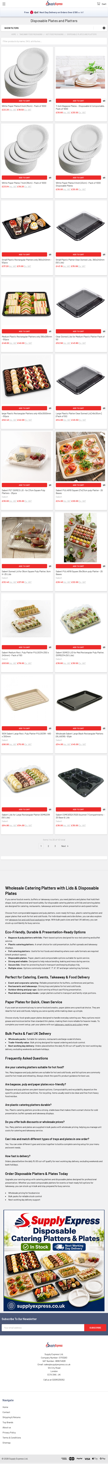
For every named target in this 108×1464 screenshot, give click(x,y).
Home (5, 1407)
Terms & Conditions (12, 1437)
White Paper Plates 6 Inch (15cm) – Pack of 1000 (24, 106)
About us (7, 1427)
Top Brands (8, 1422)
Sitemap (7, 1442)
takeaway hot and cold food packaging (27, 919)
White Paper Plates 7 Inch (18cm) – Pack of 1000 (24, 182)
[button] (104, 28)
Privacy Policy (9, 1432)
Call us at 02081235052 (54, 1379)
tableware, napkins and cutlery (68, 1024)
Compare (50, 101)
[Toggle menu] (4, 4)
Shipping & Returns (12, 1417)
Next (63, 846)
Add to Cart (24, 101)
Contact (6, 1412)
